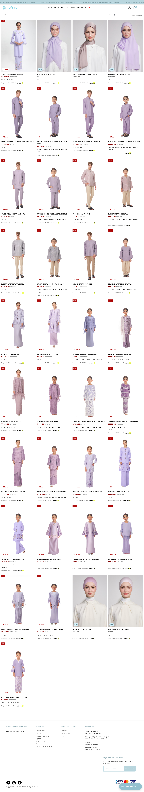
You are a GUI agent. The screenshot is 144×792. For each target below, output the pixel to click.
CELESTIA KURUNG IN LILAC (118, 492)
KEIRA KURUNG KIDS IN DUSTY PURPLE (15, 629)
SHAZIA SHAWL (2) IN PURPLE (119, 74)
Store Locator (66, 733)
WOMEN (56, 7)
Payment (38, 738)
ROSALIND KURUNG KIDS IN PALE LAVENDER (89, 422)
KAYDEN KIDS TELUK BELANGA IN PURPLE (52, 214)
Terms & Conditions (42, 736)
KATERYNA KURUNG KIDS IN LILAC (120, 559)
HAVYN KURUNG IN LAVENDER (12, 74)
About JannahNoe (68, 726)
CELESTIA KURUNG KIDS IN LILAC (13, 559)
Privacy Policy (40, 741)
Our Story (64, 730)
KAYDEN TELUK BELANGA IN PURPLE (14, 214)
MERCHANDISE (81, 7)
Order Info (40, 726)
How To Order (40, 730)
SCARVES (72, 7)
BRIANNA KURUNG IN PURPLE (47, 354)
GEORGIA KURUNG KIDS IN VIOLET (85, 354)
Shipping (39, 733)
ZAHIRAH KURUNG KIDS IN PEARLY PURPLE (123, 422)
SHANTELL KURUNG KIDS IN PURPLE (14, 697)
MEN (62, 7)
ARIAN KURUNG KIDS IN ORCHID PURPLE (51, 492)
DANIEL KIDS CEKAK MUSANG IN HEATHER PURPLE (52, 143)
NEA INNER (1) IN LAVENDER (82, 629)
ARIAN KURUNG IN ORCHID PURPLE (13, 492)
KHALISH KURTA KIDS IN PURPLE (120, 284)
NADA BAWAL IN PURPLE (46, 74)
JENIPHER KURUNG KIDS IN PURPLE (49, 559)
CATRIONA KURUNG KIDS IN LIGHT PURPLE (88, 492)
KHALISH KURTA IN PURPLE (82, 284)
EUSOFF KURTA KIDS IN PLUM (118, 214)
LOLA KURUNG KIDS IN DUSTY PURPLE (50, 629)
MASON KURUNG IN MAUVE (11, 422)
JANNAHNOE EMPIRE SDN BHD (16, 726)
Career (63, 736)
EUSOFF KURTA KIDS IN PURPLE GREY (50, 284)
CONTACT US (89, 726)
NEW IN (49, 7)
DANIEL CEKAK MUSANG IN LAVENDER (86, 142)
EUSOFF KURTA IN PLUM (81, 214)
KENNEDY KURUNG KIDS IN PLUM (120, 354)
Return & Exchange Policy (44, 746)
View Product (28, 787)
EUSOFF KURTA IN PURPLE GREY (12, 284)
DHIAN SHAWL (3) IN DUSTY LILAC (85, 74)
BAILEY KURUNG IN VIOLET (10, 354)
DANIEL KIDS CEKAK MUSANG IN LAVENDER (124, 142)
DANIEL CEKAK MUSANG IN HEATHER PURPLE (17, 142)
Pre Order (39, 744)
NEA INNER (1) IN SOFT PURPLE (119, 629)
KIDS (66, 7)
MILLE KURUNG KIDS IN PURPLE (48, 422)
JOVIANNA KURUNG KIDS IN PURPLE (86, 559)
